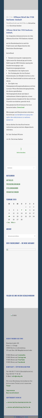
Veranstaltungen (12, 192)
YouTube (21, 360)
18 (9, 216)
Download (20, 107)
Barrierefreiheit (12, 393)
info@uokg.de (17, 376)
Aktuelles (31, 23)
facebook (21, 362)
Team (8, 386)
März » (13, 222)
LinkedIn (21, 355)
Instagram (22, 357)
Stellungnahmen (12, 188)
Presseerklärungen (13, 184)
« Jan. (8, 222)
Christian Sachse (15, 26)
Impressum (10, 390)
